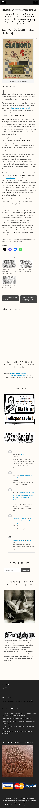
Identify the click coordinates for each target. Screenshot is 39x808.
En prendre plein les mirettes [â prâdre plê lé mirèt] (23, 521)
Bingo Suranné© (28, 701)
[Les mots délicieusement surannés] (19, 8)
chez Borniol (10, 178)
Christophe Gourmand (20, 518)
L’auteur (22, 454)
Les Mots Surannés (18, 540)
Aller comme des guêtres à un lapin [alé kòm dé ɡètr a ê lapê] (9, 271)
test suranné (11, 701)
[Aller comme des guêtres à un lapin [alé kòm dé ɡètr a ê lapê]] (9, 264)
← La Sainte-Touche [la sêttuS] (10, 298)
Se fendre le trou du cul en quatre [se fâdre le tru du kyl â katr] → (28, 299)
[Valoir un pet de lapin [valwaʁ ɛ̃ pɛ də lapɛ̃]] (26, 264)
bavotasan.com (29, 805)
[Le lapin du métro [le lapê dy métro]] (9, 280)
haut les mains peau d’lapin (21, 108)
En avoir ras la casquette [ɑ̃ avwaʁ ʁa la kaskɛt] (16, 718)
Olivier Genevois (15, 798)
